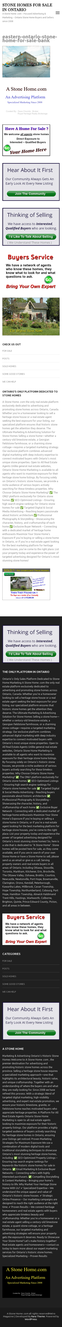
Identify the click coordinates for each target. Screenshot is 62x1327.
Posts (5, 358)
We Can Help (9, 381)
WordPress (31, 1319)
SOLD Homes (9, 366)
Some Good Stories (13, 374)
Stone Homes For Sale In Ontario (27, 7)
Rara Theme (38, 1316)
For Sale (7, 351)
